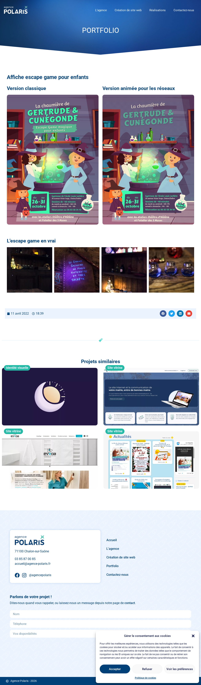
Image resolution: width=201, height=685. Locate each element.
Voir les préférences (179, 669)
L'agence (112, 549)
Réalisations (157, 10)
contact (129, 603)
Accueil (111, 540)
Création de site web (128, 10)
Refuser (147, 669)
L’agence (101, 10)
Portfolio (112, 566)
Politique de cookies (145, 678)
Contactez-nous (184, 10)
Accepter (115, 669)
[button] (193, 636)
